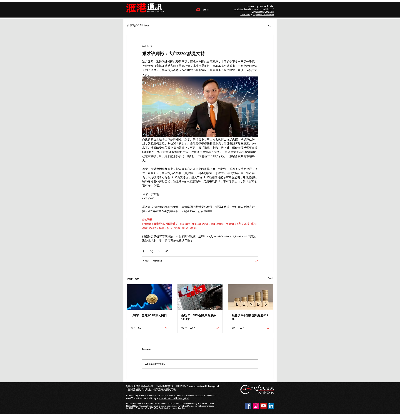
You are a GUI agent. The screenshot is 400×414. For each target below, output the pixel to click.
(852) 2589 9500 (132, 406)
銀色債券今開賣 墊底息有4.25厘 (250, 317)
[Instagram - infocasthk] (256, 406)
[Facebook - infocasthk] (248, 406)
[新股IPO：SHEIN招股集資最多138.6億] (200, 297)
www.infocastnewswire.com (263, 12)
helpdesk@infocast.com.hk (263, 14)
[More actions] (256, 46)
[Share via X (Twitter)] (151, 251)
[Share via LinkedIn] (159, 251)
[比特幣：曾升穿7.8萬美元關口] (149, 297)
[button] (269, 25)
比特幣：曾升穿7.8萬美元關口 (148, 315)
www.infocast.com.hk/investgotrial (204, 386)
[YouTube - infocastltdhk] (263, 406)
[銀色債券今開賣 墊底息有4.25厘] (250, 297)
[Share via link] (166, 251)
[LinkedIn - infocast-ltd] (271, 406)
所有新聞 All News (138, 25)
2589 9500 (245, 14)
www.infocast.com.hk (242, 9)
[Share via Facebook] (143, 251)
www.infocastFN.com (263, 9)
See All (270, 278)
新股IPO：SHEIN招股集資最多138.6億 (198, 317)
